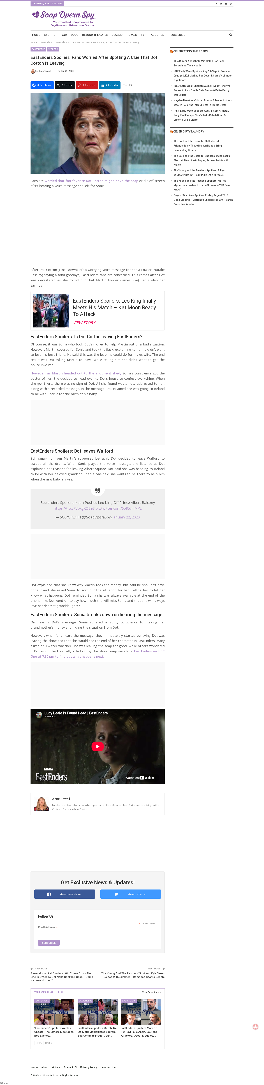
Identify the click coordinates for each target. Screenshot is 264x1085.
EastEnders (38, 49)
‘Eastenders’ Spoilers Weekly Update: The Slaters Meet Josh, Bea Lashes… (54, 1031)
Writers (56, 1067)
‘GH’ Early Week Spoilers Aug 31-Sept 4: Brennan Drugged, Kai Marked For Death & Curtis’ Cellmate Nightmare (202, 76)
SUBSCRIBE (178, 35)
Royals (132, 35)
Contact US (70, 1067)
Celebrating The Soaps (190, 51)
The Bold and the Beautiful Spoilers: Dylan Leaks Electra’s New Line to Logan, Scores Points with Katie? (202, 160)
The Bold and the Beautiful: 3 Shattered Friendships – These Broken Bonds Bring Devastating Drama (198, 146)
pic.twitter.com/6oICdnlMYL (119, 508)
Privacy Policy (88, 1067)
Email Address (48, 927)
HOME (36, 35)
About (44, 1067)
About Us (157, 35)
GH (55, 35)
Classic (117, 35)
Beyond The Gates (95, 35)
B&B (46, 35)
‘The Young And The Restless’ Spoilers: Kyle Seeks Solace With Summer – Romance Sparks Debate (133, 975)
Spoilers (53, 49)
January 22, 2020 (126, 517)
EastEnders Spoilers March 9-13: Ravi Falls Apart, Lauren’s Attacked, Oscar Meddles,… (140, 1031)
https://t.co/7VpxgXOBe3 (74, 508)
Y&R (64, 35)
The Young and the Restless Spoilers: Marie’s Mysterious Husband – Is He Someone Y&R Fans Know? (202, 185)
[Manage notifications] (255, 1027)
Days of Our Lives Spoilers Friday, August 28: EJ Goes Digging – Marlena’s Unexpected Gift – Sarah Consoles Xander (203, 200)
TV (142, 35)
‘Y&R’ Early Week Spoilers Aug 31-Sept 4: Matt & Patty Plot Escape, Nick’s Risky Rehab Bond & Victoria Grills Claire (201, 115)
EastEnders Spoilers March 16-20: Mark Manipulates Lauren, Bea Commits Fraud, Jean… (97, 1031)
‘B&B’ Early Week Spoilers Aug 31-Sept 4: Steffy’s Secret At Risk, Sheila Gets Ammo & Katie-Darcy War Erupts (202, 90)
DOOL (74, 35)
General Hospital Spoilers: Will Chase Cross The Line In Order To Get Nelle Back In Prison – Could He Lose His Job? (62, 977)
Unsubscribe (108, 1067)
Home (34, 1067)
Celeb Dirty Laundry (188, 131)
